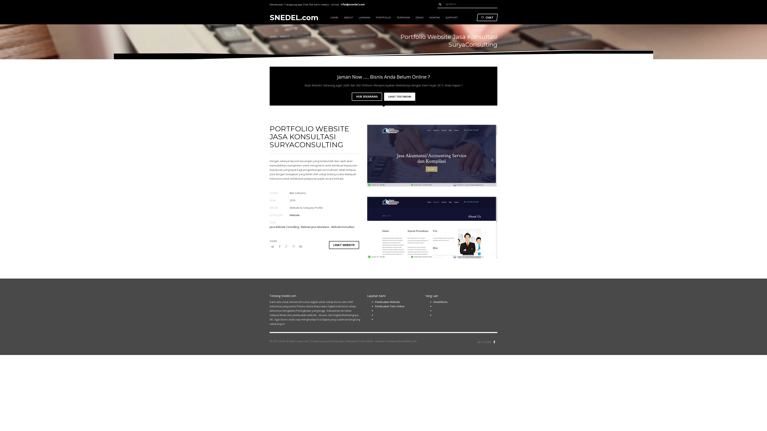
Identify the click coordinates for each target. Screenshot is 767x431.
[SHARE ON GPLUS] (287, 246)
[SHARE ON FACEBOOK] (280, 246)
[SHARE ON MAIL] (301, 246)
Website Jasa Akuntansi (315, 227)
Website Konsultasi (342, 227)
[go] (440, 4)
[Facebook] (494, 342)
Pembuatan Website (387, 302)
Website (295, 215)
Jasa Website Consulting (284, 227)
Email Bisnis (440, 302)
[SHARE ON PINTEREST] (294, 246)
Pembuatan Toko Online (389, 306)
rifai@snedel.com (353, 4)
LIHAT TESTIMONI (399, 96)
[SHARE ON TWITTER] (273, 247)
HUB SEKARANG (367, 96)
